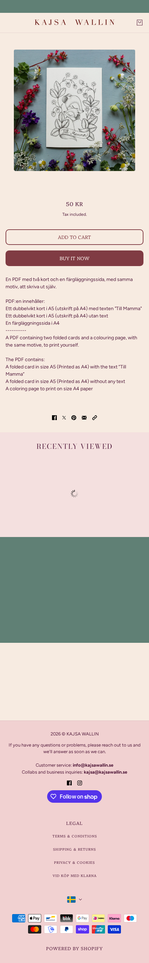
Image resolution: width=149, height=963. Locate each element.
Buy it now (74, 258)
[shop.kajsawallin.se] (74, 22)
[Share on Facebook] (54, 417)
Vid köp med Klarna (75, 875)
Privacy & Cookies (74, 862)
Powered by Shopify (74, 948)
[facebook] (69, 782)
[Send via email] (84, 417)
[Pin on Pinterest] (74, 417)
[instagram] (79, 782)
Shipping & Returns (74, 849)
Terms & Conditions (74, 836)
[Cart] (139, 22)
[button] (94, 417)
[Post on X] (64, 417)
